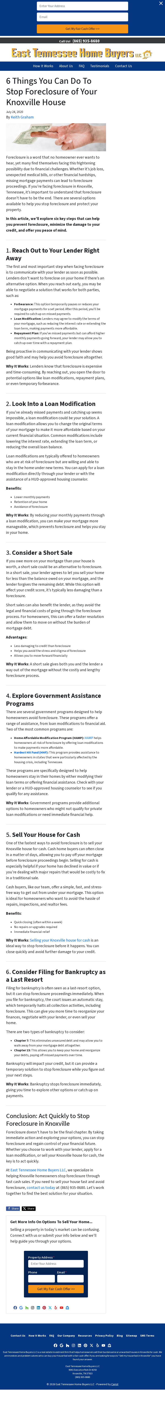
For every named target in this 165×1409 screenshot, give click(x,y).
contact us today (41, 1188)
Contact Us (123, 66)
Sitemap (131, 1336)
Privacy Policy (104, 1336)
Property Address (41, 1257)
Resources (85, 1336)
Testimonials (99, 66)
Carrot (114, 1384)
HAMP (89, 738)
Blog (120, 1336)
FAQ (82, 66)
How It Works (43, 66)
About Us (66, 66)
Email (62, 1272)
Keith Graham (22, 117)
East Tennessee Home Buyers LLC (38, 1170)
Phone (32, 1272)
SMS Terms (147, 1336)
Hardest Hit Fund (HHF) (31, 752)
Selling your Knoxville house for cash (60, 940)
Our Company (66, 1336)
